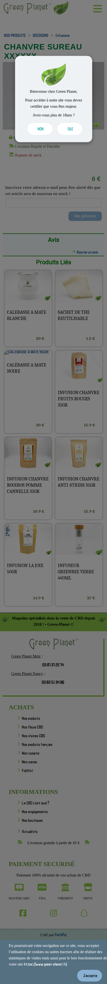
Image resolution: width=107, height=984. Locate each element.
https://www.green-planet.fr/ (45, 964)
